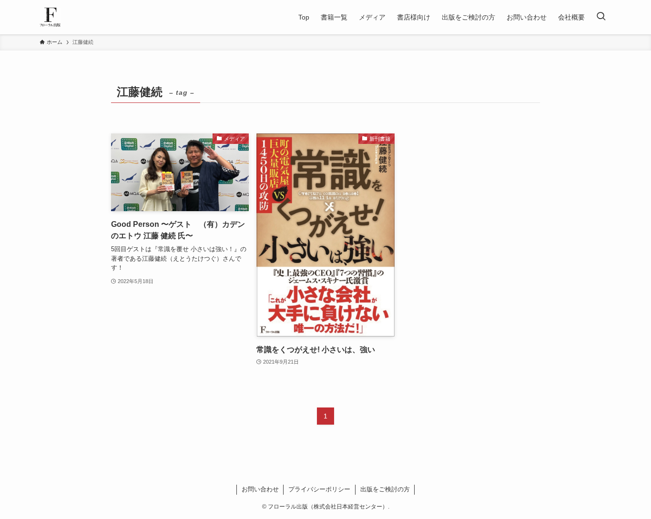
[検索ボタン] (600, 17)
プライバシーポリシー (319, 489)
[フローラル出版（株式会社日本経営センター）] (50, 17)
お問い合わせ (260, 489)
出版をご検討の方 (385, 489)
